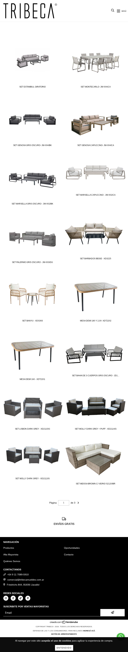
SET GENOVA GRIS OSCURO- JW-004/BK (32, 145)
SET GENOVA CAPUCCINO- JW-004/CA (95, 145)
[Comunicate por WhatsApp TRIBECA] (121, 636)
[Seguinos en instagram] (5, 598)
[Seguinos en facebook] (13, 598)
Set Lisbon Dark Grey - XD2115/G (32, 429)
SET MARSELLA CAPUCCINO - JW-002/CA (96, 195)
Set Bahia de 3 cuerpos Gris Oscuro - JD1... (95, 375)
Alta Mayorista (10, 554)
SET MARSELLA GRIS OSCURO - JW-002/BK (32, 204)
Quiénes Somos (11, 561)
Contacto (69, 554)
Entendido (64, 648)
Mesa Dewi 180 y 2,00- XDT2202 (95, 321)
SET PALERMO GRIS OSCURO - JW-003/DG (32, 262)
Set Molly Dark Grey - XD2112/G (32, 478)
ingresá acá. (89, 631)
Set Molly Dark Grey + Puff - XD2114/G (95, 429)
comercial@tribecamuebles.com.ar (25, 579)
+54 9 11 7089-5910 (18, 574)
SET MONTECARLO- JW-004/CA (96, 87)
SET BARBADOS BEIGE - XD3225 (95, 258)
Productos (8, 548)
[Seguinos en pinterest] (27, 598)
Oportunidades (72, 548)
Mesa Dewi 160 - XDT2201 (32, 379)
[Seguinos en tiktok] (20, 598)
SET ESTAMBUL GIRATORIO (32, 87)
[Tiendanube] (64, 623)
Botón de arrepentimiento (64, 634)
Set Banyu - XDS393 (32, 321)
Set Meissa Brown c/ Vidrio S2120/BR (95, 484)
